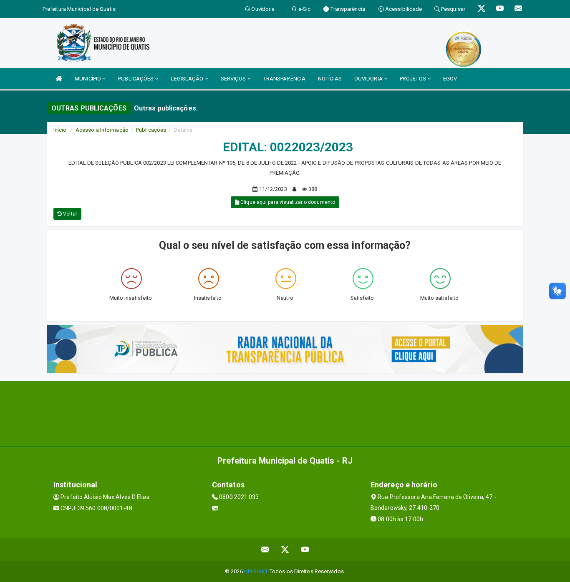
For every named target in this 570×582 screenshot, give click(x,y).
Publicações (151, 130)
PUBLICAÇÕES (136, 78)
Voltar (69, 214)
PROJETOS (413, 78)
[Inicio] (58, 78)
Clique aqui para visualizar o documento (287, 202)
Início (60, 130)
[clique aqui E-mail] (265, 549)
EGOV (450, 78)
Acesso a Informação (102, 130)
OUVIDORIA (369, 78)
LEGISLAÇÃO (188, 78)
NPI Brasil (255, 571)
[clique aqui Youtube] (305, 549)
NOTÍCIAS (330, 78)
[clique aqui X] (285, 549)
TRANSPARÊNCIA (284, 78)
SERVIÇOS (234, 78)
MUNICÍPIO (88, 78)
